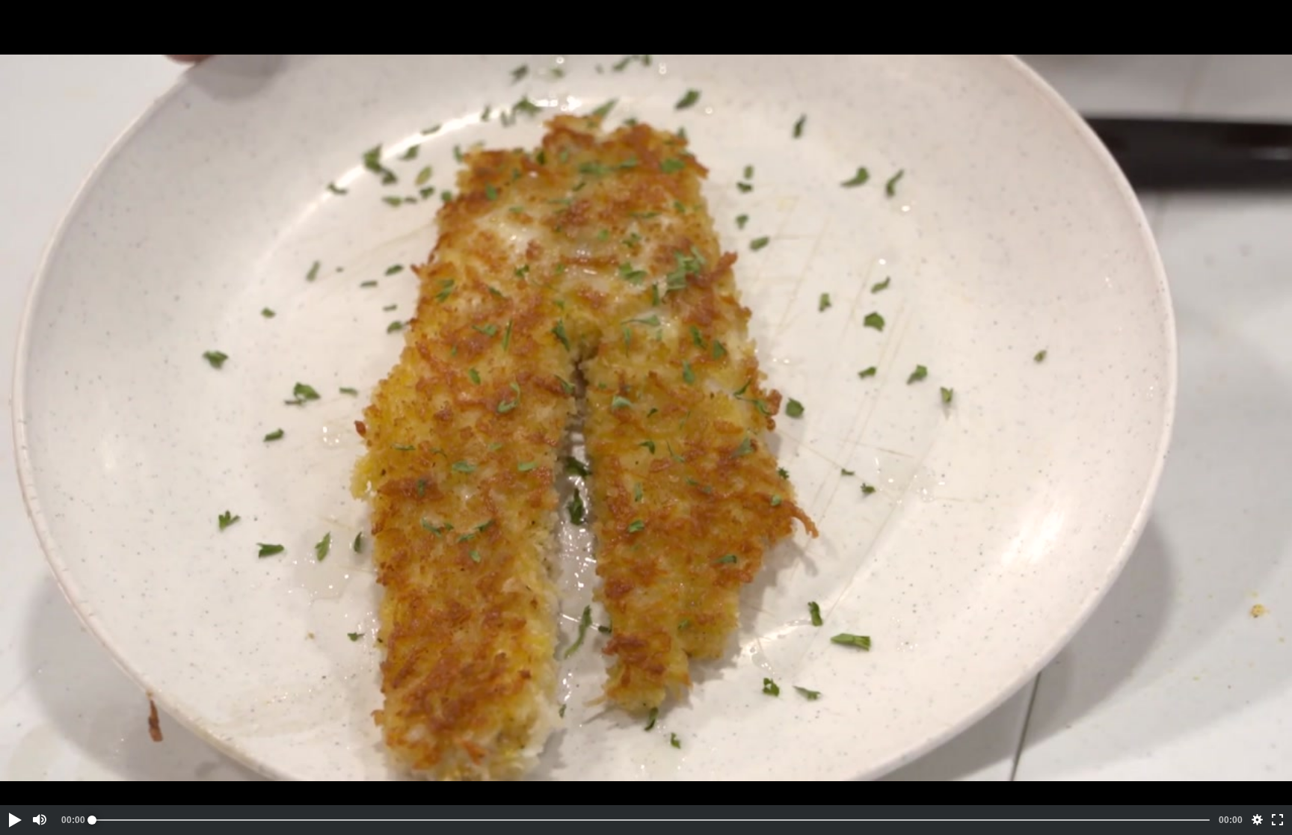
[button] (14, 820)
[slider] (651, 820)
